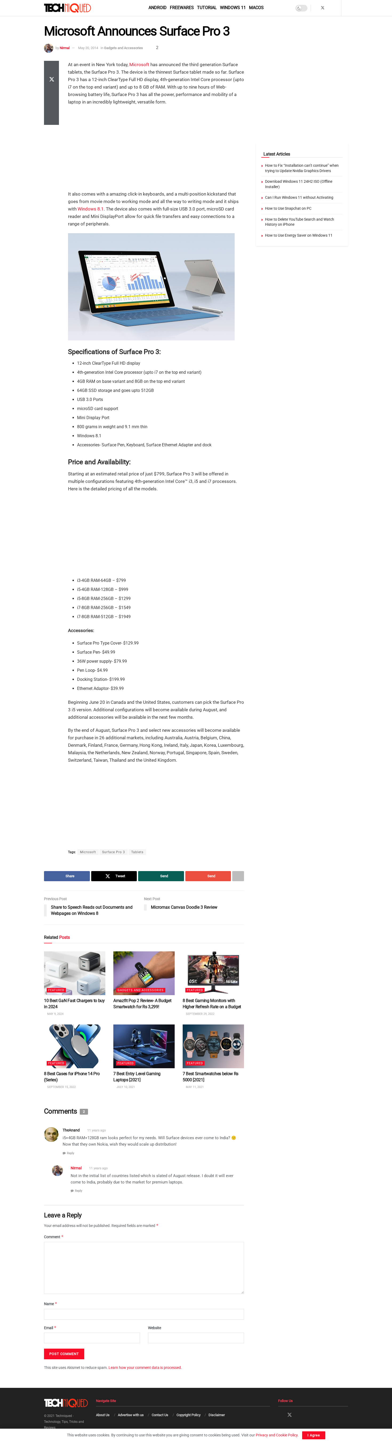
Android (158, 7)
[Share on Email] (51, 105)
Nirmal (65, 48)
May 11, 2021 (194, 1087)
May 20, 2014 (88, 48)
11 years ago (96, 1130)
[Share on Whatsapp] (51, 92)
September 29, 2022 (199, 1014)
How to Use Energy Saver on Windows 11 (299, 235)
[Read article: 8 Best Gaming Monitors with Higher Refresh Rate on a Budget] (213, 973)
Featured (56, 990)
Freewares (182, 7)
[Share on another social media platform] (51, 118)
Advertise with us (131, 1415)
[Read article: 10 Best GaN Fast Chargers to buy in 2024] (74, 973)
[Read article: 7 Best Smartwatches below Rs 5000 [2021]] (213, 1046)
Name (50, 1303)
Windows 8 (89, 209)
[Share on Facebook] (51, 67)
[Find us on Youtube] (336, 8)
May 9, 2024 (54, 1014)
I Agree (313, 1435)
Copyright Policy (189, 1415)
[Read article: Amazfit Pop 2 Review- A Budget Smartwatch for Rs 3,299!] (144, 973)
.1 (102, 209)
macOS (256, 7)
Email (50, 1327)
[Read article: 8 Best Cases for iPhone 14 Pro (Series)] (74, 1046)
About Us (103, 1415)
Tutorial (207, 7)
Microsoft (139, 64)
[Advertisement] (156, 148)
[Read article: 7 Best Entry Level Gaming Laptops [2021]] (144, 1046)
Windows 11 (233, 7)
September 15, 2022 (61, 1087)
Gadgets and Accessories (123, 48)
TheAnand (71, 1130)
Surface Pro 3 (113, 852)
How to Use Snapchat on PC (288, 208)
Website (154, 1327)
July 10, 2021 (125, 1087)
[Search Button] (346, 8)
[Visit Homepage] (76, 8)
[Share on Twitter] (51, 80)
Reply (70, 1153)
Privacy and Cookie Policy (277, 1435)
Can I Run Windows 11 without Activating (299, 197)
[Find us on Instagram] (329, 8)
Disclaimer (217, 1415)
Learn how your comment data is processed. (145, 1367)
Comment (54, 1236)
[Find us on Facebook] (315, 8)
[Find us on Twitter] (323, 8)
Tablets (137, 852)
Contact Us (160, 1415)
